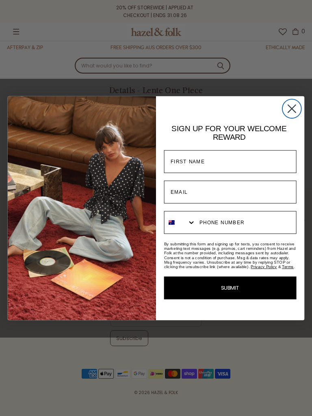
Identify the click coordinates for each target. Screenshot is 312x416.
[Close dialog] (291, 108)
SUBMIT (230, 288)
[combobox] (180, 222)
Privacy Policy (264, 266)
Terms (288, 266)
